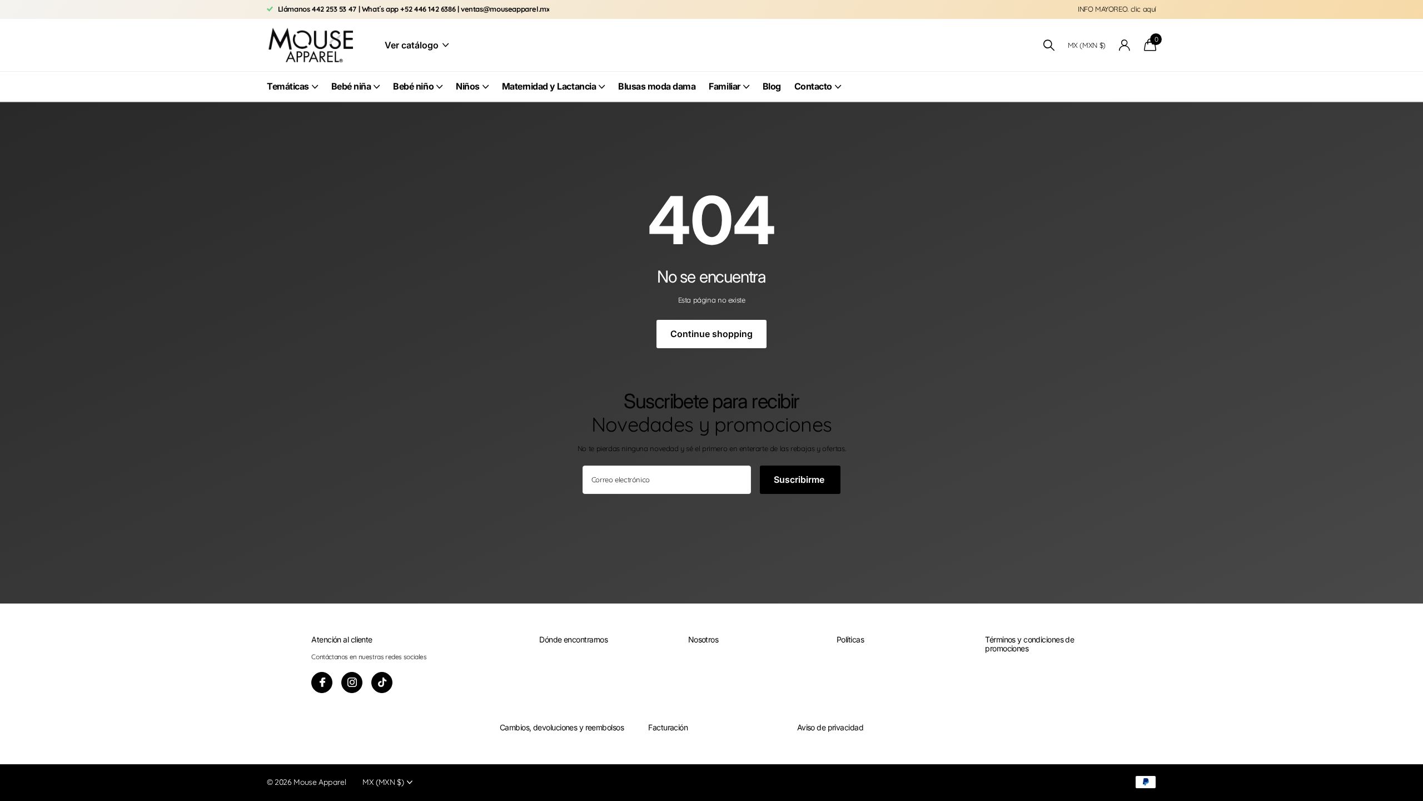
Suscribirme (800, 479)
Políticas (850, 639)
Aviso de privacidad (830, 727)
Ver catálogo (413, 45)
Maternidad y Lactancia (549, 86)
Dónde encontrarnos (573, 639)
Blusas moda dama (656, 86)
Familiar (724, 86)
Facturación (668, 727)
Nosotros (703, 639)
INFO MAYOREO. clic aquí (1117, 8)
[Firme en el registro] (1125, 45)
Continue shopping (711, 333)
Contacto (813, 86)
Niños (468, 86)
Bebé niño (413, 86)
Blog (772, 86)
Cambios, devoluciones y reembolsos (562, 727)
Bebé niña (351, 86)
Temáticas (288, 86)
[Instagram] (351, 682)
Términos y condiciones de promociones (1029, 644)
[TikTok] (381, 682)
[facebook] (321, 682)
